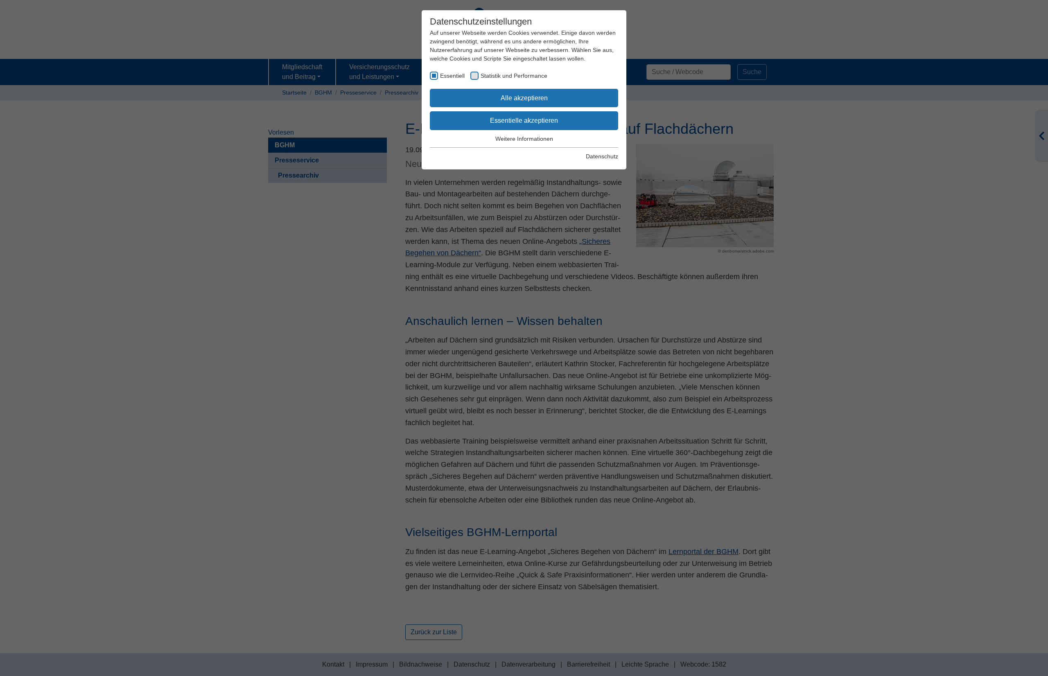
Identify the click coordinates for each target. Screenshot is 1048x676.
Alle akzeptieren (524, 98)
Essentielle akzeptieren (524, 120)
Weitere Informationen (524, 138)
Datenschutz (602, 156)
